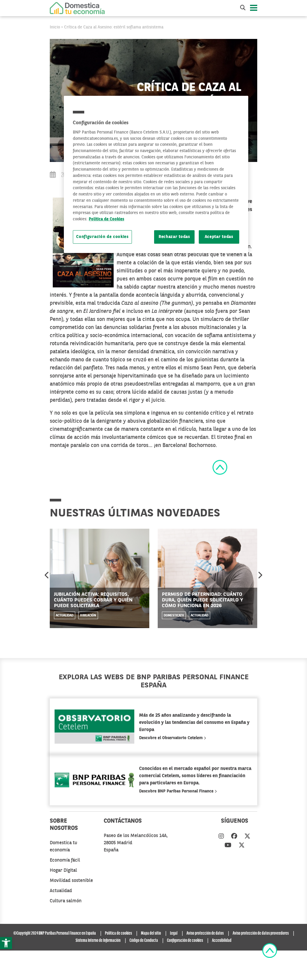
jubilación (88, 615)
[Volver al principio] (220, 467)
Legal (173, 933)
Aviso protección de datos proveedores (261, 933)
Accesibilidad (221, 940)
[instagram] (221, 837)
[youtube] (228, 846)
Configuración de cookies (102, 237)
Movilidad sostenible (71, 880)
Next (259, 575)
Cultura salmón (66, 901)
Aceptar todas (219, 237)
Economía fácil (65, 860)
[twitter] (247, 837)
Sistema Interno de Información (98, 940)
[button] (6, 943)
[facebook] (234, 837)
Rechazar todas (174, 237)
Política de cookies (118, 933)
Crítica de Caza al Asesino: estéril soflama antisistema (113, 27)
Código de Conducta (144, 940)
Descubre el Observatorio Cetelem (171, 738)
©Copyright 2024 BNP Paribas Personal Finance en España (54, 933)
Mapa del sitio (151, 933)
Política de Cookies (106, 219)
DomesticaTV (174, 615)
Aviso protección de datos (205, 933)
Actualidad (64, 615)
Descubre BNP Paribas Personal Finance (177, 791)
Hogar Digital (63, 870)
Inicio (55, 27)
